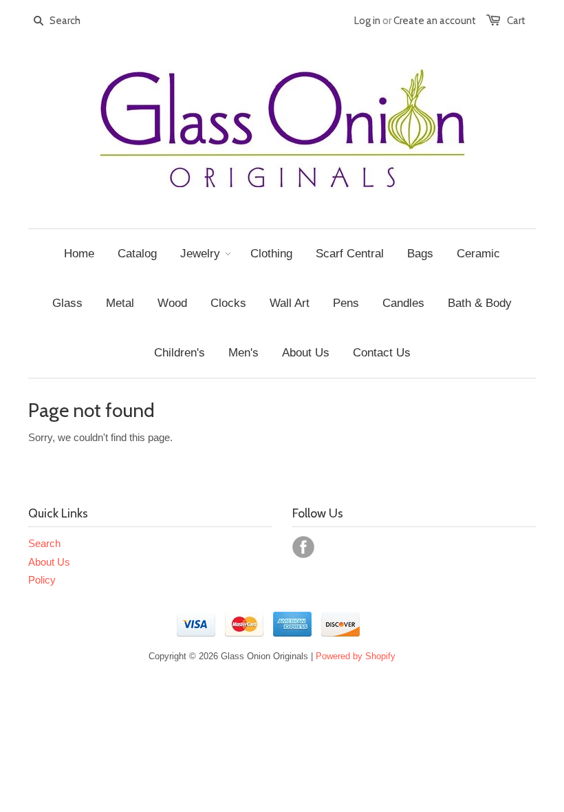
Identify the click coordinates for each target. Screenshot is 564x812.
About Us (49, 562)
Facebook (303, 547)
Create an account (434, 20)
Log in (367, 20)
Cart (516, 20)
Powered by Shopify (355, 656)
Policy (42, 580)
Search (44, 543)
